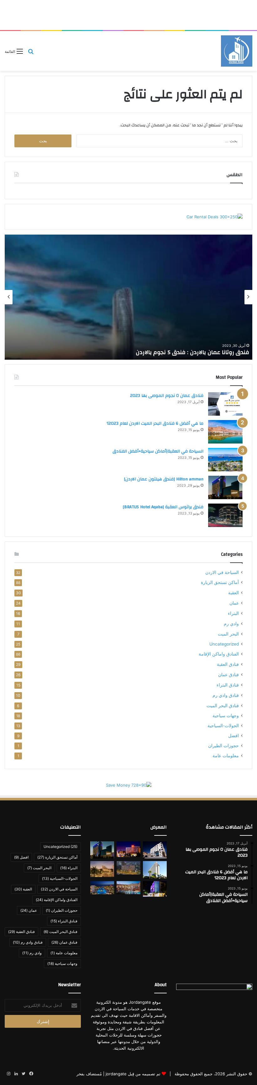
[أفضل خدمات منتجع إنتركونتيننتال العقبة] (128, 888)
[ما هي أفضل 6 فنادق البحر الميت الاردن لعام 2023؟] (225, 432)
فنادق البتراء (228, 684)
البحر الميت (228, 633)
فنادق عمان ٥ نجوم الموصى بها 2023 (166, 396)
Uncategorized (224, 643)
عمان (234, 603)
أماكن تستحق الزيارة (220, 582)
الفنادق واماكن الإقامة (219, 654)
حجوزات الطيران (223, 745)
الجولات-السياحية (223, 725)
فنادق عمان (228, 674)
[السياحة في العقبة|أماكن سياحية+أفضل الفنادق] (225, 459)
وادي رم (231, 623)
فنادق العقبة (228, 664)
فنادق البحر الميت (223, 705)
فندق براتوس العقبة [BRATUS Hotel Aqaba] (163, 507)
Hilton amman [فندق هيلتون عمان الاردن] (163, 479)
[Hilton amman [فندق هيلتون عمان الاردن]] (225, 487)
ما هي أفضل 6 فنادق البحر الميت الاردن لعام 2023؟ (155, 423)
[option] (128, 297)
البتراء (233, 613)
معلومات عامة (225, 755)
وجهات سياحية (225, 715)
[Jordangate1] (236, 51)
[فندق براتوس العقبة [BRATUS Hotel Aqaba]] (225, 515)
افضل (233, 735)
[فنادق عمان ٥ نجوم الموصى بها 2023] (225, 404)
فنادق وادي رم (225, 695)
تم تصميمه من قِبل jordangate (133, 1073)
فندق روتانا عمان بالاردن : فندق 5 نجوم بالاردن (192, 352)
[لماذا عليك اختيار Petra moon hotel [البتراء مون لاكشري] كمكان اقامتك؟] (155, 850)
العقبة (233, 592)
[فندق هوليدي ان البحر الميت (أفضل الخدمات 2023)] (102, 888)
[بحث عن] (31, 53)
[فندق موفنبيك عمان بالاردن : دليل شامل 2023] (155, 870)
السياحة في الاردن (222, 572)
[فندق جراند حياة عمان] (128, 868)
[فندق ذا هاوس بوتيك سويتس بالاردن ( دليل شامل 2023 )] (102, 869)
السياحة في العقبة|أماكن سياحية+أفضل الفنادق (158, 451)
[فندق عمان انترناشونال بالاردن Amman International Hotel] (155, 889)
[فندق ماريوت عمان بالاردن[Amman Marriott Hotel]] (128, 849)
